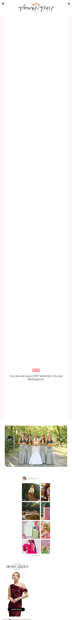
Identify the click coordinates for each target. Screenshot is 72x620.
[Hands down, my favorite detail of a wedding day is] (50, 511)
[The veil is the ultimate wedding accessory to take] (31, 549)
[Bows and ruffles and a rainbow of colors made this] (31, 530)
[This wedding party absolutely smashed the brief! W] (50, 549)
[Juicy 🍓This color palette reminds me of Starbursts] (50, 530)
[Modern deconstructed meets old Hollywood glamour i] (50, 492)
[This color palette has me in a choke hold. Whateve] (31, 511)
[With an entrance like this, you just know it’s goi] (31, 492)
